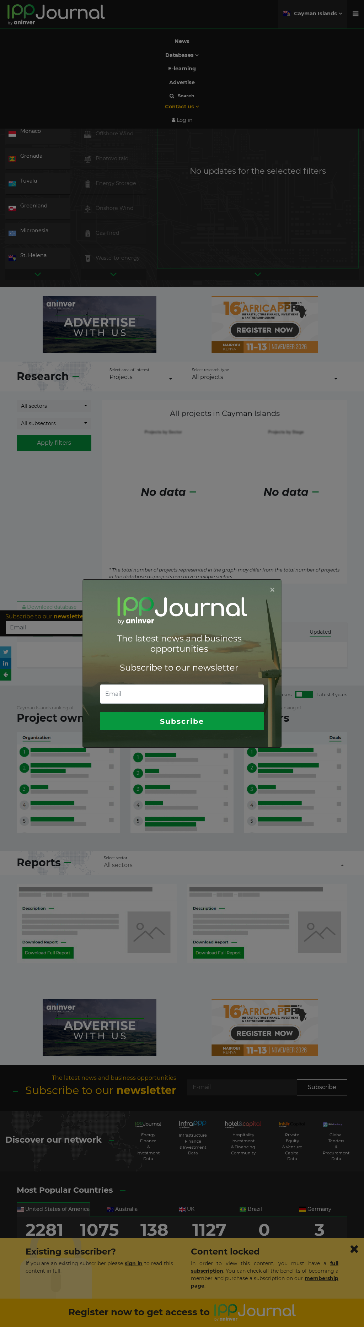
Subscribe (182, 721)
